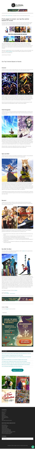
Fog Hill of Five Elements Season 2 (6, 433)
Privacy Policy (4, 413)
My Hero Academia (9, 51)
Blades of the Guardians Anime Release (7, 432)
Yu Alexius (15, 290)
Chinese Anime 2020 (4, 427)
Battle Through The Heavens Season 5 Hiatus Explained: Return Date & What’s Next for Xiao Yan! (16, 353)
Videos (3, 419)
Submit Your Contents (5, 416)
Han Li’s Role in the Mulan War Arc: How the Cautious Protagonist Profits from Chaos (14, 359)
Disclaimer (3, 414)
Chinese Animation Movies (5, 428)
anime (28, 24)
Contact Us (3, 412)
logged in (7, 308)
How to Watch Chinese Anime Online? (7, 420)
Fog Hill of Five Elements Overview (6, 430)
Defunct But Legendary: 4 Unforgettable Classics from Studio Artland (12, 355)
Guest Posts (6, 292)
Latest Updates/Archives (5, 417)
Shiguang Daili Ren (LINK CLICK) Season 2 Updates (8, 431)
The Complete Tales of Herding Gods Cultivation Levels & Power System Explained (14, 361)
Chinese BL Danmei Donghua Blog (6, 429)
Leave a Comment (12, 293)
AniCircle (3, 418)
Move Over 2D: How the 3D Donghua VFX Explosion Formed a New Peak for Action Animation (16, 364)
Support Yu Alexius (17, 370)
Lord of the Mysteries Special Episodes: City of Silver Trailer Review (12, 366)
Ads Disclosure (4, 415)
